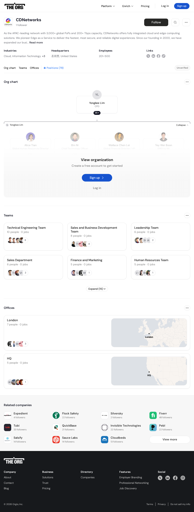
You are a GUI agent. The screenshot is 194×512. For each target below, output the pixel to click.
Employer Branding (130, 477)
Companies (88, 477)
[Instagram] (183, 477)
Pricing (46, 488)
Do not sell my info (180, 504)
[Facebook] (175, 477)
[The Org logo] (14, 460)
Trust (45, 483)
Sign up (181, 6)
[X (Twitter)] (160, 477)
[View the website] (163, 56)
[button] (97, 104)
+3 (43, 56)
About (7, 477)
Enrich (126, 6)
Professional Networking (134, 483)
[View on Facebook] (158, 56)
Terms (149, 504)
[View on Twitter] (148, 56)
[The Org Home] (15, 6)
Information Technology (26, 56)
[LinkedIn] (167, 477)
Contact (9, 483)
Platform (106, 6)
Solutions (47, 477)
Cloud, (8, 56)
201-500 (104, 56)
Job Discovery (128, 488)
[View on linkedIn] (153, 56)
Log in (165, 6)
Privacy (162, 504)
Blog (6, 488)
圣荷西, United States (64, 56)
